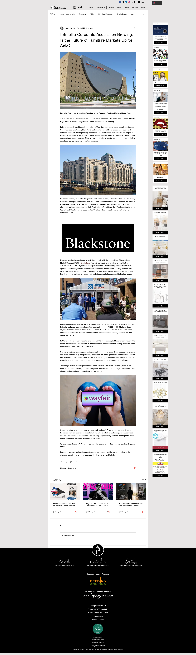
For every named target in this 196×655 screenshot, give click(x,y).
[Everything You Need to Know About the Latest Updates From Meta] (131, 491)
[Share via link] (76, 462)
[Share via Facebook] (61, 462)
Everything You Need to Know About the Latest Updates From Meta (131, 504)
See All (143, 479)
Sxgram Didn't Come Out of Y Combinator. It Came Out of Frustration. (98, 504)
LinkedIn (98, 561)
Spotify (132, 561)
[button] (133, 2)
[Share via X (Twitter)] (66, 462)
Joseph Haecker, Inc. (79, 649)
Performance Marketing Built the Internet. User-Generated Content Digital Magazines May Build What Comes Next (64, 504)
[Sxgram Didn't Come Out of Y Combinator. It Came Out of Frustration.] (98, 491)
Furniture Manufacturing (67, 14)
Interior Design (122, 14)
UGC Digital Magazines (105, 14)
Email (64, 561)
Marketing (82, 14)
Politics (92, 14)
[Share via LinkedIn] (71, 462)
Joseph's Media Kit (98, 606)
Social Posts (97, 637)
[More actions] (134, 28)
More (132, 14)
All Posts (52, 14)
